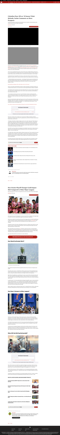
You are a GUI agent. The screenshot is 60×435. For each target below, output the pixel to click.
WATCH (42, 2)
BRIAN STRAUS (14, 171)
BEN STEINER (14, 412)
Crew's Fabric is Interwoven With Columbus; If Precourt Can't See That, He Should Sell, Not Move (22, 104)
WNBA (22, 2)
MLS (20, 228)
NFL (9, 2)
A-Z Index (19, 430)
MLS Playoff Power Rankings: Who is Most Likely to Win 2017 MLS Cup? (18, 84)
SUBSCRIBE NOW (25, 0)
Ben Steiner (9, 193)
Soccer (11, 180)
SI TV (45, 2)
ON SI (1, 0)
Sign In (58, 2)
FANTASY (25, 2)
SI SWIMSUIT (4, 0)
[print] (13, 176)
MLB (16, 2)
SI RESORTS (17, 0)
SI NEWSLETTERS (9, 0)
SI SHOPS (20, 0)
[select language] (56, 2)
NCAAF (19, 2)
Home (8, 180)
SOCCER (11, 2)
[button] (29, 2)
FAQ (25, 430)
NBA (14, 2)
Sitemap (13, 430)
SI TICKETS (13, 0)
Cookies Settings (35, 430)
